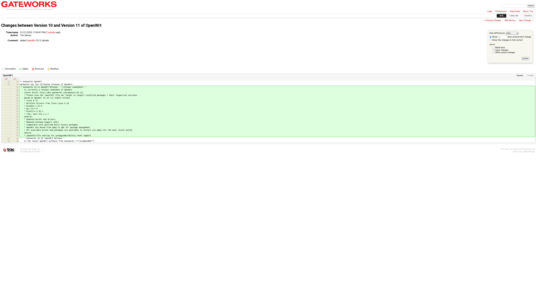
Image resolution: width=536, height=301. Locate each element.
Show (494, 37)
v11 (14, 79)
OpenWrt (93, 25)
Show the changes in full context (507, 40)
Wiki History (510, 20)
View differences (497, 33)
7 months (51, 32)
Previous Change (493, 20)
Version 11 (70, 25)
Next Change (525, 20)
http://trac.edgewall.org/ (524, 151)
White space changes (505, 52)
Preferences (501, 11)
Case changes (501, 50)
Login (489, 11)
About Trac (528, 11)
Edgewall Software (31, 151)
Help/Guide (515, 11)
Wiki (502, 16)
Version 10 (43, 25)
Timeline (513, 16)
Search (528, 16)
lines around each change (519, 37)
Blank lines (500, 47)
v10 (6, 79)
